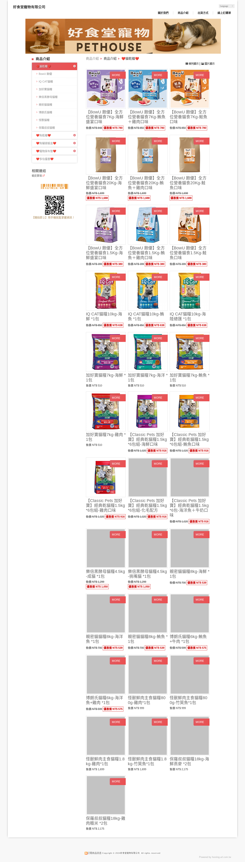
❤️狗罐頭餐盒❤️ (46, 143)
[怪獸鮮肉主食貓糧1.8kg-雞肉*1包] (106, 736)
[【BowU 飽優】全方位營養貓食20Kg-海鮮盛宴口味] (106, 155)
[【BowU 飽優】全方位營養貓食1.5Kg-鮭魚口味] (190, 225)
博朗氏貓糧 (45, 112)
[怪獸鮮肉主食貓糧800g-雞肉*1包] (148, 675)
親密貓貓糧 (45, 104)
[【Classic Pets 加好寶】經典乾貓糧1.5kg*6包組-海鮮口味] (148, 411)
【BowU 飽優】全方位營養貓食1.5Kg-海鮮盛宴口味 (104, 253)
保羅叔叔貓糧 (47, 127)
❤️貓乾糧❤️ (43, 66)
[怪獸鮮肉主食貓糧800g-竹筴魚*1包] (190, 675)
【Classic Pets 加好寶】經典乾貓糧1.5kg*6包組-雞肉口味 (105, 505)
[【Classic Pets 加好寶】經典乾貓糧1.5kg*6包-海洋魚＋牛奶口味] (190, 477)
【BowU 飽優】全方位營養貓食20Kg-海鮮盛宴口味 (104, 183)
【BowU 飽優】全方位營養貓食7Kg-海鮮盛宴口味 (105, 117)
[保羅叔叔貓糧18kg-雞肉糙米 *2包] (106, 795)
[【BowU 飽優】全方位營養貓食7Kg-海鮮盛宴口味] (106, 89)
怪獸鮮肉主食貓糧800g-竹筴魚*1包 (188, 700)
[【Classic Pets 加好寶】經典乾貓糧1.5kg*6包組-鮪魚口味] (190, 411)
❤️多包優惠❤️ (45, 158)
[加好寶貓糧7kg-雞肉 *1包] (106, 411)
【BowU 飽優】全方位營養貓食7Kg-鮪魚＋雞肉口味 (147, 117)
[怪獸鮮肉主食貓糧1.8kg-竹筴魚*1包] (148, 736)
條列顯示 (193, 63)
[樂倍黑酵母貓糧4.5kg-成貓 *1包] (106, 548)
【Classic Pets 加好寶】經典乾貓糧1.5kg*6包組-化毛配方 (147, 505)
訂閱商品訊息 (95, 853)
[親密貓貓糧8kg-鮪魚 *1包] (148, 613)
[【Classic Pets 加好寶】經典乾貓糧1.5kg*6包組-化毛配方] (148, 477)
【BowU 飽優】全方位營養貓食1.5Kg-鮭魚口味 (188, 253)
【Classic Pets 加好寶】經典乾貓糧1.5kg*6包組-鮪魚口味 (189, 439)
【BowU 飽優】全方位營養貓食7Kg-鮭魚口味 (188, 117)
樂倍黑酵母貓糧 (48, 96)
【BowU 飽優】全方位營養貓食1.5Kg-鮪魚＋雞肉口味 (146, 253)
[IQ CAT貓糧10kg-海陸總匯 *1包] (190, 291)
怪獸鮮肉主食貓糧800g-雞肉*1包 (147, 700)
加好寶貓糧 (45, 89)
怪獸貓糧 (44, 119)
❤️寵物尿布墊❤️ (46, 151)
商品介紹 (92, 58)
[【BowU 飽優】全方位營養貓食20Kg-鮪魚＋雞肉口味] (148, 155)
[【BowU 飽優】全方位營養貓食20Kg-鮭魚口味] (190, 155)
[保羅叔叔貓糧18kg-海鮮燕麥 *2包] (190, 736)
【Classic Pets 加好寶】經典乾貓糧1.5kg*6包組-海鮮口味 (147, 439)
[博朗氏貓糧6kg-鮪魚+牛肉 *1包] (190, 613)
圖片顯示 (209, 63)
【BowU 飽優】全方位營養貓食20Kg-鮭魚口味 (188, 183)
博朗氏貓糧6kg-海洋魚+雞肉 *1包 (104, 700)
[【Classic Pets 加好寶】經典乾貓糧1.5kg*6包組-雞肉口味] (106, 477)
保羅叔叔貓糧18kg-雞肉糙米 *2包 (105, 821)
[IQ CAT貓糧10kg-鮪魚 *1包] (148, 291)
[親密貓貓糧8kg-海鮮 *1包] (190, 548)
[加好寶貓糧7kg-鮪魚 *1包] (190, 352)
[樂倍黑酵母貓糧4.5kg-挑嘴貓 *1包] (148, 548)
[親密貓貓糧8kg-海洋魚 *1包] (106, 613)
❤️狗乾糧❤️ (43, 135)
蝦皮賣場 (37, 175)
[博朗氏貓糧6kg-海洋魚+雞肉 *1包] (106, 675)
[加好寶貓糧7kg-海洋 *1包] (148, 352)
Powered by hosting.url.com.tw (215, 857)
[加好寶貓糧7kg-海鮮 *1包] (106, 352)
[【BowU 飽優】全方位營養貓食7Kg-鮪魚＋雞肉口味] (148, 89)
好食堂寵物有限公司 (29, 7)
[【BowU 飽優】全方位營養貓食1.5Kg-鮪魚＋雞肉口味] (148, 225)
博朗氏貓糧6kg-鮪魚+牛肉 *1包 (188, 639)
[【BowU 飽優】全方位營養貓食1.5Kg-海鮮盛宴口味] (106, 225)
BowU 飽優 (45, 73)
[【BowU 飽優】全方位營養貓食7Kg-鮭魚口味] (190, 89)
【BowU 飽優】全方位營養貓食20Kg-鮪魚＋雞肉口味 (146, 183)
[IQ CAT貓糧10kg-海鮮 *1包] (106, 291)
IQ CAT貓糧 (46, 81)
